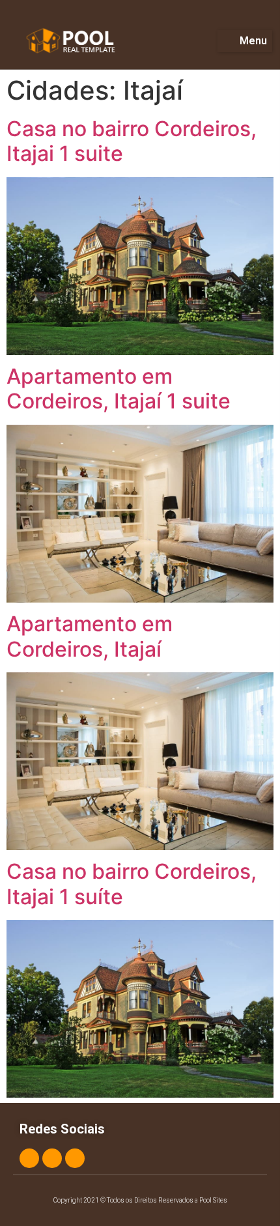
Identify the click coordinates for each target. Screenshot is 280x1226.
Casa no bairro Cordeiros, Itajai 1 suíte (132, 884)
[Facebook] (29, 1158)
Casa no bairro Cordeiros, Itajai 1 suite (132, 141)
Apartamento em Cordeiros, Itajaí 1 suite (119, 389)
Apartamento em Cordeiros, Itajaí (90, 636)
